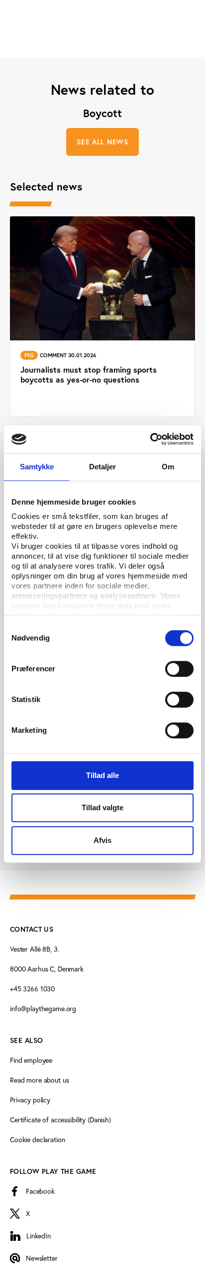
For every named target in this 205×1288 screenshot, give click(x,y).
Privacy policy (30, 1099)
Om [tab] (168, 466)
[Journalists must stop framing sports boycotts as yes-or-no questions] (102, 316)
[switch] (179, 669)
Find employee (31, 1060)
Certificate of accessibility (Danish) (60, 1119)
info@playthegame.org (43, 1008)
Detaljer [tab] (102, 466)
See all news (102, 141)
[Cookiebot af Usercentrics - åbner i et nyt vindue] (150, 439)
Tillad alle (102, 775)
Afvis (102, 840)
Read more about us (39, 1080)
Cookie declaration (37, 1139)
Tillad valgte (102, 807)
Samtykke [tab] (37, 466)
